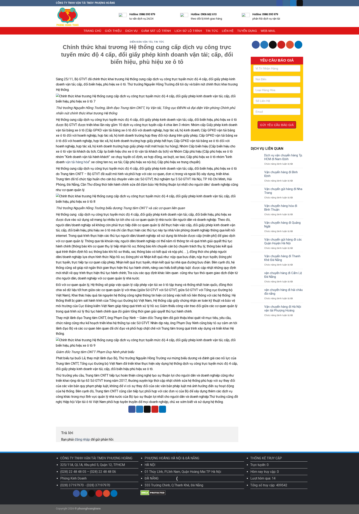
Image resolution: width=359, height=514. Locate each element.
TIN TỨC (212, 30)
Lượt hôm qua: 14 (262, 478)
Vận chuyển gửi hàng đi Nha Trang (283, 191)
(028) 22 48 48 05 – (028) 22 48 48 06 (88, 472)
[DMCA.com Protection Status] (153, 492)
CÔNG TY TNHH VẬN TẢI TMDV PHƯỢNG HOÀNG (96, 458)
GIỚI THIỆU (113, 30)
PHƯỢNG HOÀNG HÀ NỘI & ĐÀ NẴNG (172, 458)
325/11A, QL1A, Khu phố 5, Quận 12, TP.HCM (92, 465)
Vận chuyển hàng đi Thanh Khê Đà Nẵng (282, 258)
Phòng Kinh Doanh (73, 478)
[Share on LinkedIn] (162, 409)
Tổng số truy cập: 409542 (268, 485)
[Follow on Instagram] (286, 3)
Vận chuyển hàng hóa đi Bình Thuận (280, 207)
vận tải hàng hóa (77, 162)
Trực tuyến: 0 (259, 465)
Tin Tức (159, 42)
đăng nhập (82, 439)
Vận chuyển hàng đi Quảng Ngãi (282, 224)
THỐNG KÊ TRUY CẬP (266, 458)
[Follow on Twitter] (293, 3)
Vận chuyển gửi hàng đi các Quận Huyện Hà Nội (283, 241)
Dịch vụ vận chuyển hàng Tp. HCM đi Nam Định (283, 157)
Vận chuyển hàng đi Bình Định (281, 174)
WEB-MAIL (268, 30)
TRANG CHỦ (92, 30)
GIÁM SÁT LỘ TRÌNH (156, 30)
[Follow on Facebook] (279, 3)
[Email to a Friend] (147, 409)
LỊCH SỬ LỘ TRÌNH (188, 30)
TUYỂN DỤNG (247, 30)
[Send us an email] (300, 3)
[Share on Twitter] (139, 409)
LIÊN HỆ (228, 30)
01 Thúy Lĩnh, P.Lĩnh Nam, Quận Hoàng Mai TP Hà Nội (183, 472)
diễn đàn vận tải (141, 42)
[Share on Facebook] (131, 409)
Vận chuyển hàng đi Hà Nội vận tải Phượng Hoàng (282, 308)
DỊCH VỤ (131, 30)
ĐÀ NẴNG (152, 478)
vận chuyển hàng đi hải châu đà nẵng (283, 291)
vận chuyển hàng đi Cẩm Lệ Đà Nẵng (283, 275)
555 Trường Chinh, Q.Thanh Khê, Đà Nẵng (174, 485)
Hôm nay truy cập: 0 (264, 472)
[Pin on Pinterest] (155, 409)
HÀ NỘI (150, 465)
